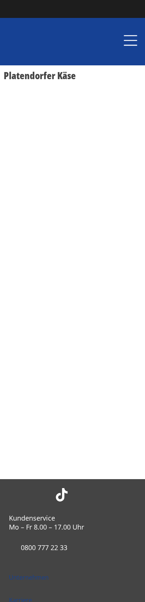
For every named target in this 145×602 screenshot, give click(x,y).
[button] (130, 42)
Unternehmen (29, 577)
